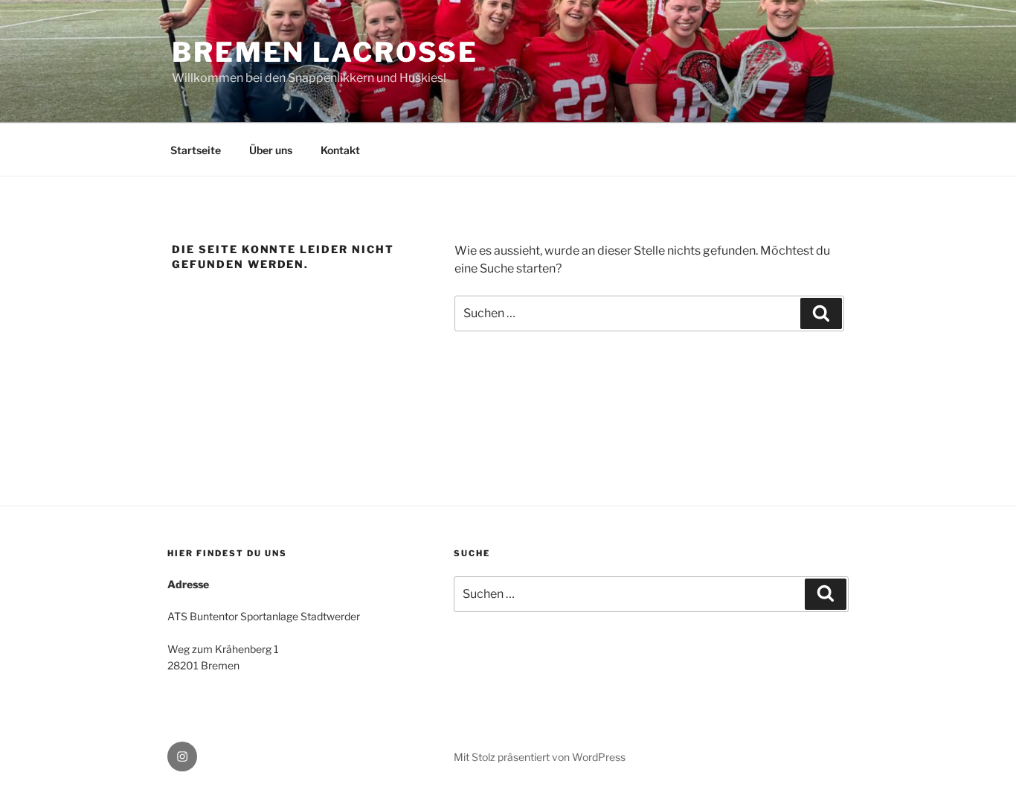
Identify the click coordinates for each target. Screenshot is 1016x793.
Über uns (270, 150)
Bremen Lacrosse (325, 52)
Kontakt (340, 150)
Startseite (195, 150)
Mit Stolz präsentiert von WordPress (540, 757)
